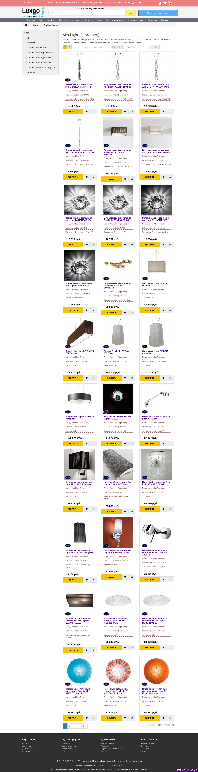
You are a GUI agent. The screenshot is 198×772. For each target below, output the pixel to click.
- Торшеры (30, 72)
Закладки (144, 749)
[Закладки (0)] (165, 4)
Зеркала (89, 20)
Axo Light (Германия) (52, 25)
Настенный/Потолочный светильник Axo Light (154, 552)
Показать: (154, 47)
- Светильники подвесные (37, 57)
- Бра (27, 37)
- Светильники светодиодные (39, 67)
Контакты (166, 20)
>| (84, 725)
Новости (25, 743)
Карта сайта (67, 749)
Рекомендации (136, 20)
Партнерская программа (111, 749)
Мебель (51, 20)
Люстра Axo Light (155, 284)
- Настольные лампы (35, 47)
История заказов (147, 746)
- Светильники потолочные (38, 62)
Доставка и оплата (115, 20)
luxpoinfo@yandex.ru (129, 761)
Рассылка (144, 751)
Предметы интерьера (70, 20)
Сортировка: (117, 47)
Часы (99, 20)
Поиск (64, 751)
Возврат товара (69, 746)
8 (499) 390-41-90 (63, 761)
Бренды (31, 20)
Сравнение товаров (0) (93, 47)
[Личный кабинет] (160, 4)
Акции (103, 751)
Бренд (35, 25)
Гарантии (152, 20)
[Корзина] (170, 4)
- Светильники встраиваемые (39, 52)
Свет (41, 20)
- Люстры (29, 42)
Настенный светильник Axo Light (117, 417)
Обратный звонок (160, 13)
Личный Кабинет (147, 743)
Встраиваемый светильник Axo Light (78, 86)
